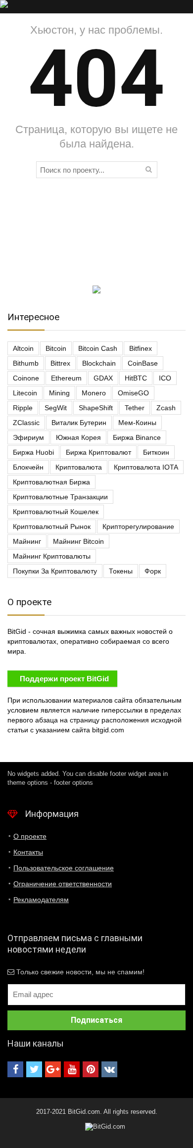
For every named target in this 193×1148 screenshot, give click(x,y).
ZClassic (26, 423)
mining (59, 393)
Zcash (166, 408)
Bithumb (26, 363)
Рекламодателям (41, 900)
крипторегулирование (138, 526)
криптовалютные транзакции (60, 497)
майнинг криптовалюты (52, 556)
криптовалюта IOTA (146, 467)
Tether (135, 408)
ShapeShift (96, 408)
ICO (165, 378)
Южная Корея (78, 437)
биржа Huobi (33, 452)
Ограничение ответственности (62, 884)
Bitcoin (56, 348)
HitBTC (136, 378)
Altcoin (23, 348)
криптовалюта (78, 467)
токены (121, 571)
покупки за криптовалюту (55, 571)
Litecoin (25, 393)
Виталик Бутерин (78, 423)
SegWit (56, 408)
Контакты (28, 852)
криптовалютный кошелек (55, 512)
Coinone (26, 378)
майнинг (27, 541)
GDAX (103, 378)
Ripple (23, 408)
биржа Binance (137, 437)
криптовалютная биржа (51, 482)
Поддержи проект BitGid (64, 678)
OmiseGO (133, 393)
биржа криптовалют (98, 452)
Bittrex (60, 363)
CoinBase (143, 363)
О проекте (30, 836)
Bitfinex (140, 348)
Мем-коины (137, 423)
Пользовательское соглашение (63, 868)
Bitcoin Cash (97, 348)
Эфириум (28, 437)
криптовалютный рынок (52, 526)
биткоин (156, 452)
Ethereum (66, 378)
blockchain (99, 363)
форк (153, 571)
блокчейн (28, 467)
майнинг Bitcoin (78, 541)
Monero (94, 393)
